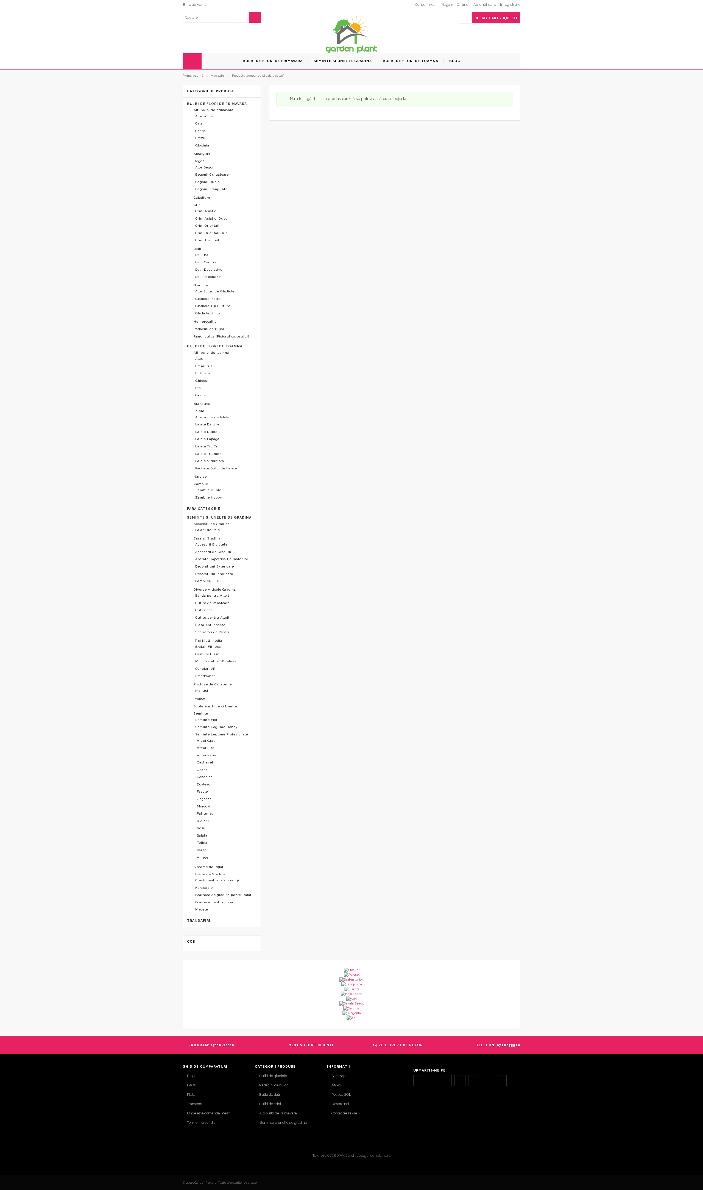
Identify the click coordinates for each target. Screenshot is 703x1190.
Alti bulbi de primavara (213, 110)
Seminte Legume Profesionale (221, 734)
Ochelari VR (205, 669)
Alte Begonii (206, 167)
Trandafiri (198, 921)
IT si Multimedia (208, 641)
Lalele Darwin (207, 424)
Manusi (201, 691)
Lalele (199, 411)
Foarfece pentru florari (215, 902)
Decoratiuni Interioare (214, 574)
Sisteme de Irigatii (210, 867)
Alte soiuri (204, 116)
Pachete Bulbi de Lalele (216, 468)
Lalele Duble (206, 432)
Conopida (205, 777)
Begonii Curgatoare (212, 174)
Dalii (197, 249)
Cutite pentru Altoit (212, 617)
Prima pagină (193, 76)
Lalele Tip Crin (208, 446)
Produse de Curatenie (213, 684)
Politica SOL (341, 1094)
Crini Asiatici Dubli (211, 218)
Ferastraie (204, 888)
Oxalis (200, 395)
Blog (191, 1076)
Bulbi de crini (270, 1104)
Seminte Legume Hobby (216, 727)
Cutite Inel (204, 610)
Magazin (217, 76)
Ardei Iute (205, 748)
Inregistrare (510, 4)
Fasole (202, 791)
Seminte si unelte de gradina (283, 1122)
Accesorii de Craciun (213, 552)
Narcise (200, 476)
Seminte (201, 713)
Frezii (200, 138)
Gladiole (201, 285)
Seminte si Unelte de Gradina (219, 517)
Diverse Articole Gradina (215, 589)
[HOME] (192, 61)
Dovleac (203, 784)
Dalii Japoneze (208, 277)
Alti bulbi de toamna (211, 353)
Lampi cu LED (207, 581)
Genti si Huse (207, 654)
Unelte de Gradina (209, 874)
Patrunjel (205, 813)
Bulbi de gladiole (273, 1076)
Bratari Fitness (208, 647)
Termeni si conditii (201, 1122)
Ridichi (203, 821)
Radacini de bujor (273, 1085)
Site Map (338, 1076)
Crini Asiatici (206, 211)
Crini (198, 205)
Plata (191, 1094)
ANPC (336, 1085)
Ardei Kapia (207, 755)
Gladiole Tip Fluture (212, 306)
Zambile (201, 484)
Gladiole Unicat (208, 313)
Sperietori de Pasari (212, 632)
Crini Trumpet (207, 240)
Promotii (201, 699)
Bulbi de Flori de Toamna (214, 346)
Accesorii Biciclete (211, 544)
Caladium (202, 198)
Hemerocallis (205, 321)
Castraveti (205, 762)
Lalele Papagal (208, 439)
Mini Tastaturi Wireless (215, 661)
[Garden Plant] (351, 33)
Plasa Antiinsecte (210, 625)
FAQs (191, 1085)
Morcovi (203, 806)
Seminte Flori (207, 720)
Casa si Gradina (207, 538)
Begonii (200, 161)
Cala (199, 123)
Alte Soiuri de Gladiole (215, 291)
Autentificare (484, 4)
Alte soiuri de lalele (212, 417)
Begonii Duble (207, 182)
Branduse (202, 404)
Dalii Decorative (208, 270)
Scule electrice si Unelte (215, 706)
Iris (198, 388)
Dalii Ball (203, 255)
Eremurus (204, 366)
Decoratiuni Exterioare (214, 566)
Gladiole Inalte (208, 299)
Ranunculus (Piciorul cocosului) (221, 336)
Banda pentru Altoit (212, 595)
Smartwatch (205, 676)
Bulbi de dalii (270, 1094)
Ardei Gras (206, 741)
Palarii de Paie (207, 530)
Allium (201, 359)
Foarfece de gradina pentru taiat (223, 895)
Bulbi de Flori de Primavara (217, 104)
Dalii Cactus (205, 262)
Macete (201, 909)
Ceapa (202, 770)
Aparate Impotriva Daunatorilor (221, 559)
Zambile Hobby (208, 497)
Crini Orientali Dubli (212, 233)
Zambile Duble (208, 490)
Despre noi (340, 1104)
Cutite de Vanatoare (212, 603)
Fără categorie (203, 509)
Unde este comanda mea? (208, 1113)
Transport (194, 1104)
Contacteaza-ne (344, 1113)
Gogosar (204, 799)
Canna (200, 131)
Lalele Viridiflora (209, 461)
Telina (202, 843)
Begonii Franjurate (211, 189)
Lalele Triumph (208, 454)
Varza (202, 850)
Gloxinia (202, 145)
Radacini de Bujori (209, 329)
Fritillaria (203, 373)
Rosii (201, 828)
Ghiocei (201, 381)
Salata (202, 835)
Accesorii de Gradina (212, 524)
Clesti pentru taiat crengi (217, 880)
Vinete (202, 857)
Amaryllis (202, 154)
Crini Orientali (207, 226)
